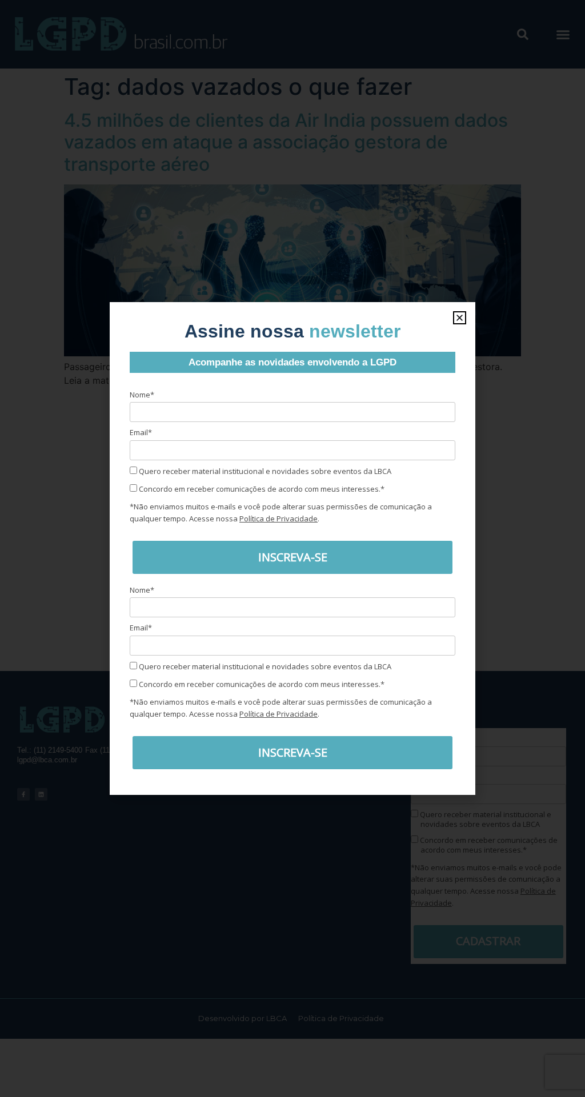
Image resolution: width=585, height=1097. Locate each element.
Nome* (142, 394)
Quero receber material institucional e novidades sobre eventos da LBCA (264, 471)
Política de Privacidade (278, 518)
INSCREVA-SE (292, 557)
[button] (459, 318)
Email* (141, 432)
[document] (292, 548)
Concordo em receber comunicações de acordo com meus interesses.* (260, 488)
